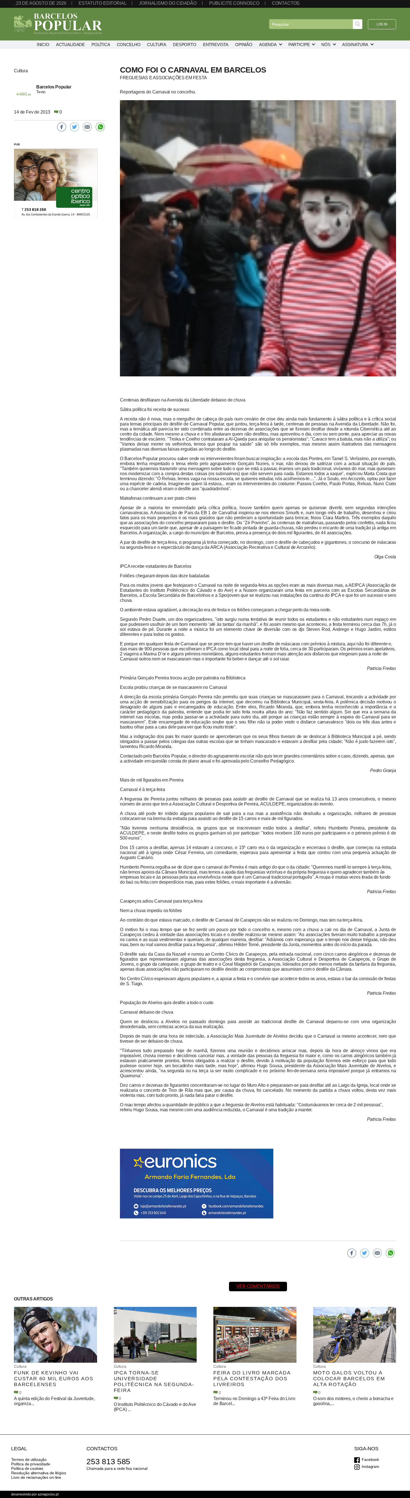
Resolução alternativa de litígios (38, 1473)
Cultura (20, 1366)
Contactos (286, 3)
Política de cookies (27, 1468)
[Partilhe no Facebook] (351, 1253)
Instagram (370, 1466)
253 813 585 (108, 1461)
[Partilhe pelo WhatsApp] (390, 1253)
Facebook (370, 1459)
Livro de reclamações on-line (36, 1477)
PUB (17, 144)
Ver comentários (258, 1286)
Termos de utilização (29, 1459)
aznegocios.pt (48, 1494)
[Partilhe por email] (377, 1253)
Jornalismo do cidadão (168, 3)
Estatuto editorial (102, 3)
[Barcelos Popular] (58, 24)
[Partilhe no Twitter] (364, 1253)
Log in (382, 24)
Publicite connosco (234, 3)
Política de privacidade (30, 1464)
